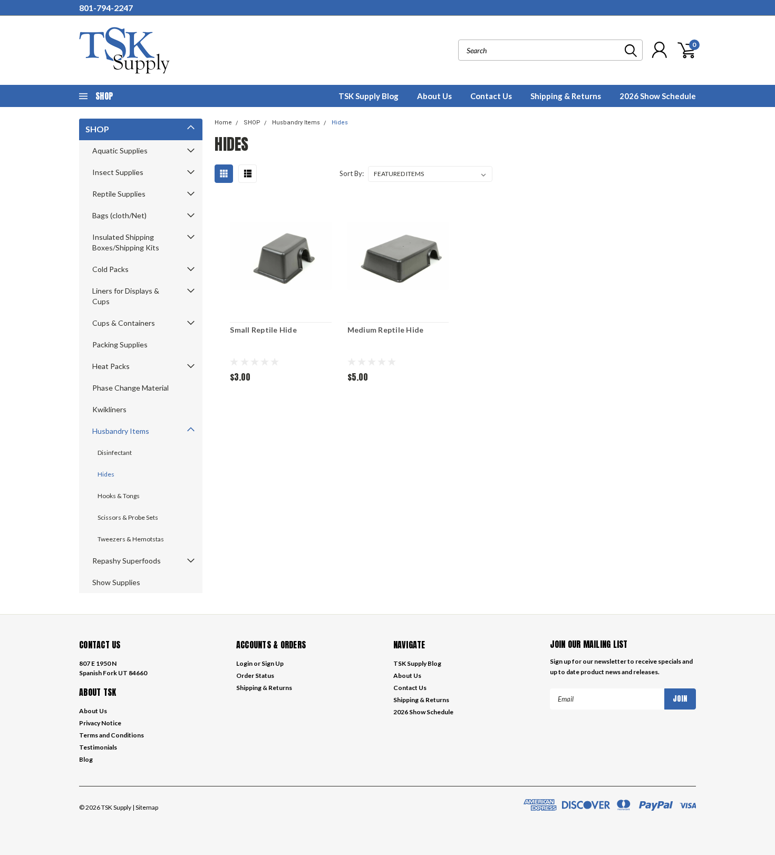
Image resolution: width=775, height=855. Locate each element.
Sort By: (352, 173)
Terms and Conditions (111, 735)
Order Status (255, 675)
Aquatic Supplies (120, 150)
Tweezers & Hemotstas (131, 539)
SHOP (97, 129)
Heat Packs (111, 366)
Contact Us (491, 96)
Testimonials (98, 747)
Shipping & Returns (565, 96)
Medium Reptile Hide (385, 329)
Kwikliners (109, 409)
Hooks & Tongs (119, 496)
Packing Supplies (120, 344)
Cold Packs (110, 269)
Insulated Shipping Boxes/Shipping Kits (125, 242)
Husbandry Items (120, 430)
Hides (106, 474)
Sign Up (272, 663)
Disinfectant (115, 452)
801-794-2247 (106, 8)
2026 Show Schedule (657, 96)
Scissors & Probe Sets (128, 517)
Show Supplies (116, 582)
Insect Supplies (117, 172)
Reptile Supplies (119, 193)
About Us (434, 96)
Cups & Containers (123, 322)
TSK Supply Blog (368, 96)
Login (244, 663)
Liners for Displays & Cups (125, 296)
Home (223, 122)
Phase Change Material (130, 387)
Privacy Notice (100, 723)
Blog (86, 759)
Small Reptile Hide (263, 329)
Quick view (280, 256)
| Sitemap (145, 807)
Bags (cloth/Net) (119, 215)
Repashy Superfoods (126, 560)
